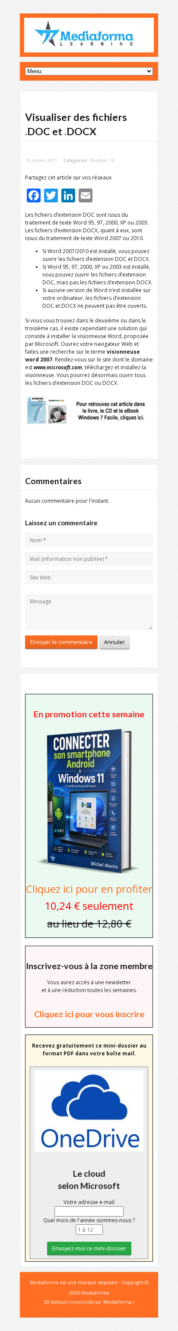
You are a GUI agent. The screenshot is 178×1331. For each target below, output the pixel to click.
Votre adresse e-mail (89, 1202)
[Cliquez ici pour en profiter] (89, 874)
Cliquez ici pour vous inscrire (89, 1014)
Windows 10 (101, 160)
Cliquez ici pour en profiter (89, 889)
